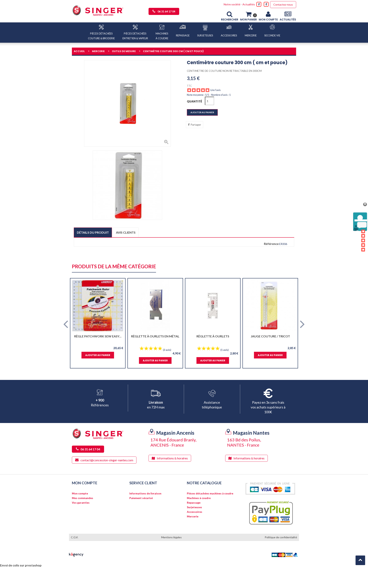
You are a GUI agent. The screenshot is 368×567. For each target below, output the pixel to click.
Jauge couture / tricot (270, 336)
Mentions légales (171, 537)
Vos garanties (81, 502)
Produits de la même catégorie (114, 266)
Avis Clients (357, 240)
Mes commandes (82, 498)
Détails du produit (93, 232)
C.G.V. (74, 537)
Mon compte (80, 493)
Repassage (193, 502)
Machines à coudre (199, 498)
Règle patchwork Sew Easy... (98, 336)
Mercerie (192, 516)
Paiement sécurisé (141, 498)
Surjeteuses (194, 507)
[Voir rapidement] (119, 306)
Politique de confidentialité (281, 537)
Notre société (232, 4)
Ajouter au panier (202, 112)
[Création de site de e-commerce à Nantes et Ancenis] (76, 554)
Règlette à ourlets (212, 336)
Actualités (248, 4)
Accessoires (194, 512)
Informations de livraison (145, 493)
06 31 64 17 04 (166, 11)
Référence (271, 243)
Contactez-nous (283, 4)
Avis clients (126, 232)
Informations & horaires (172, 458)
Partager (196, 124)
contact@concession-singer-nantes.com (106, 460)
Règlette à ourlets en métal (155, 336)
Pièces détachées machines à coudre (210, 493)
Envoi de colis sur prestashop (21, 565)
